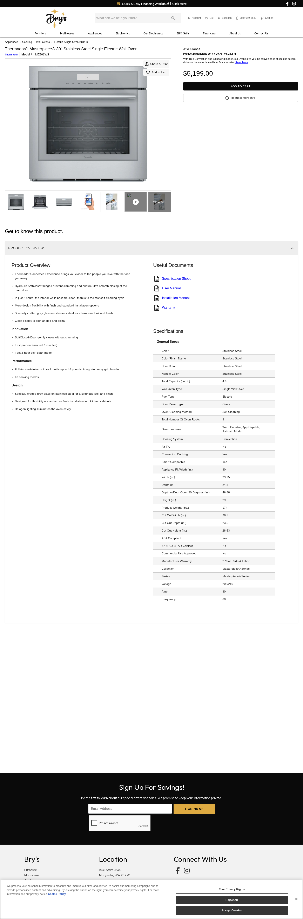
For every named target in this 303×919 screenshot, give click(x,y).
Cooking (27, 41)
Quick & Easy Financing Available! (154, 4)
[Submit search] (173, 18)
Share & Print (159, 64)
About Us (235, 33)
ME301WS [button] (42, 54)
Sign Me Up (194, 809)
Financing (209, 33)
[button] (188, 18)
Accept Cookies (232, 910)
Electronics (123, 33)
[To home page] (56, 18)
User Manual (171, 288)
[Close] (296, 899)
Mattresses (67, 33)
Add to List (159, 72)
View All (159, 201)
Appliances (95, 33)
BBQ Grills (183, 33)
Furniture (41, 33)
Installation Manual (176, 298)
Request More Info (243, 97)
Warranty (168, 307)
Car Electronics (153, 33)
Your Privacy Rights (232, 889)
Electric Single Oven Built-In (71, 41)
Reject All (231, 899)
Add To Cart (240, 86)
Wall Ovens (43, 41)
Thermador (11, 54)
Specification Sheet (176, 278)
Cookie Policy (57, 894)
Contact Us (261, 33)
